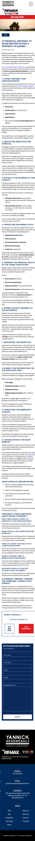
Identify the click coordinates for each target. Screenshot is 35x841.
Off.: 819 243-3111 (17, 798)
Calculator (9, 821)
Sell (9, 810)
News (9, 824)
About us (26, 810)
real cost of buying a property (24, 86)
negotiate (30, 455)
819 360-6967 (17, 17)
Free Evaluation (26, 628)
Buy (5, 35)
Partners (26, 814)
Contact (26, 817)
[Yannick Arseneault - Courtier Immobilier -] (9, 4)
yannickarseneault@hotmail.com (17, 783)
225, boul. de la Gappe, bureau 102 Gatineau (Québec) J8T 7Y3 (18, 794)
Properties (9, 817)
